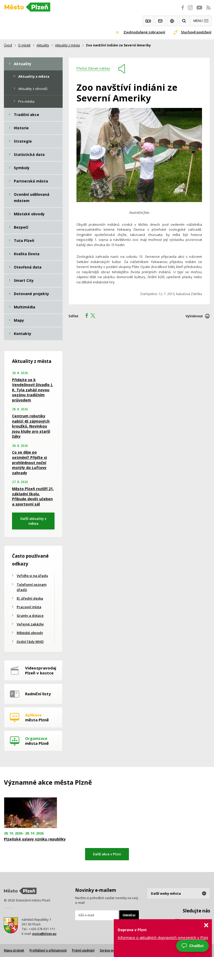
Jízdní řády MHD (30, 641)
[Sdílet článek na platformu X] (95, 316)
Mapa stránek (14, 950)
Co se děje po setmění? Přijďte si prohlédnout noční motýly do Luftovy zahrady (29, 462)
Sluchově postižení (196, 32)
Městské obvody (30, 632)
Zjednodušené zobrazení (144, 32)
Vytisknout (194, 316)
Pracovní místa (29, 607)
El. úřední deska (30, 598)
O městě (24, 45)
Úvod (8, 45)
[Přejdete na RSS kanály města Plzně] (208, 10)
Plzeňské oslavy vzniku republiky (35, 839)
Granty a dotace (30, 615)
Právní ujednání (83, 950)
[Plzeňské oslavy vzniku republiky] (35, 812)
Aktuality (43, 45)
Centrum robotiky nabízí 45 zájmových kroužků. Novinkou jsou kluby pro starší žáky (31, 426)
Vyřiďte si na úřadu (32, 575)
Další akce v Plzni (107, 854)
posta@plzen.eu (44, 933)
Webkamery (148, 21)
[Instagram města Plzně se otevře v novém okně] (190, 10)
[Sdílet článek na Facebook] (85, 316)
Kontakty (160, 21)
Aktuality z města (67, 45)
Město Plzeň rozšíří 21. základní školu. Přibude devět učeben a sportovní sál (33, 496)
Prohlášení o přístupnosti (48, 950)
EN (172, 21)
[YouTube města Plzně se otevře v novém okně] (199, 10)
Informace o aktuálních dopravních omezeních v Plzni (163, 937)
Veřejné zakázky (30, 624)
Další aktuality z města (33, 521)
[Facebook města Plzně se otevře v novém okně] (181, 10)
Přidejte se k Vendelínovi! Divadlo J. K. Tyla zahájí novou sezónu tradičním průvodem (32, 390)
